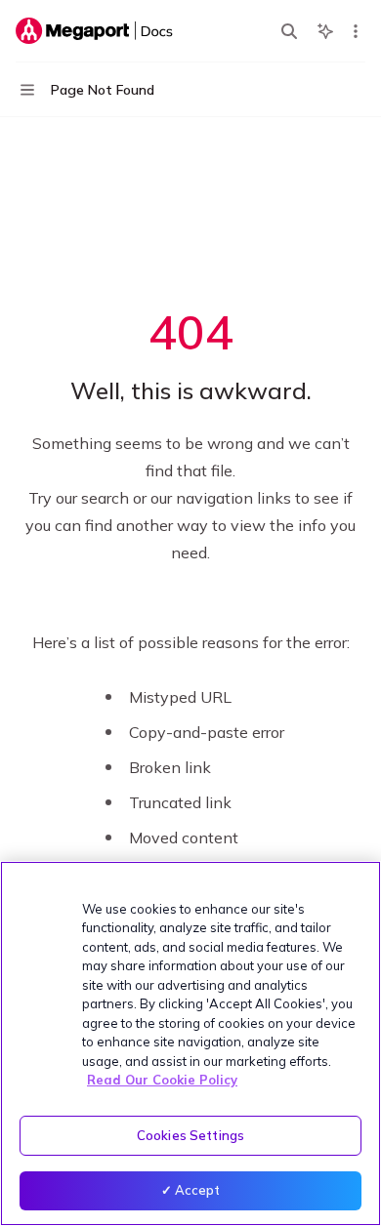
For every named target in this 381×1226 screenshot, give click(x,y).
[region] (190, 1043)
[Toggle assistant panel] (325, 31)
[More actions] (355, 31)
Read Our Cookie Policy (162, 1079)
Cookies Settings (190, 1135)
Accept (198, 1190)
